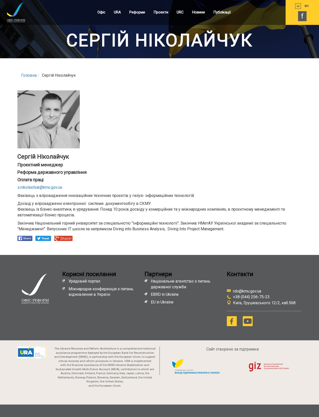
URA (117, 12)
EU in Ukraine (162, 302)
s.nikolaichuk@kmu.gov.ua (39, 187)
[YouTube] (248, 321)
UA (298, 6)
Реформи (137, 12)
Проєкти (161, 12)
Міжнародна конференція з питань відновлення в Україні (101, 292)
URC (180, 12)
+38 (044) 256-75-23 (251, 297)
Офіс (101, 12)
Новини (198, 12)
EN (307, 5)
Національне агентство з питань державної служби (180, 284)
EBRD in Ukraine (165, 294)
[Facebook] (232, 321)
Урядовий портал (84, 281)
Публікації (222, 12)
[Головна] (21, 12)
